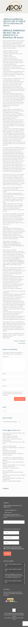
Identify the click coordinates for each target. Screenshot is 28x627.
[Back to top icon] (14, 610)
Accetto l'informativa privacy (14, 548)
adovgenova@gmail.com (10, 510)
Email (4, 379)
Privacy (14, 616)
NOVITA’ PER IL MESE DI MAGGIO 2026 (13, 581)
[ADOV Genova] (14, 6)
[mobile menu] (26, 3)
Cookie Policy (20, 615)
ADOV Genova (8, 512)
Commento (6, 356)
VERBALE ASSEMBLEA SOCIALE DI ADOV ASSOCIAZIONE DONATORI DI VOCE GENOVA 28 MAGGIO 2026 (14, 576)
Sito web (5, 386)
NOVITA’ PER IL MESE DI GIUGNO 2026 (13, 570)
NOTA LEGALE (12, 615)
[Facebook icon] (13, 621)
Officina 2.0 (16, 617)
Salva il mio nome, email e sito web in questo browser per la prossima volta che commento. (12, 393)
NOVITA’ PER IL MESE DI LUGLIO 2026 (13, 565)
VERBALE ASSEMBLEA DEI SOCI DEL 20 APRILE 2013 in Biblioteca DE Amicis (14, 34)
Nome (4, 373)
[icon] (14, 621)
